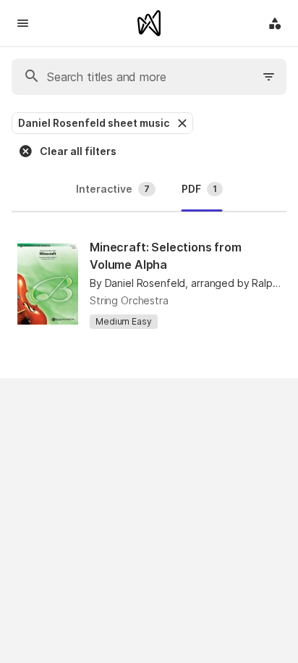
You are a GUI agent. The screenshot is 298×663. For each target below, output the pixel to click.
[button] (181, 123)
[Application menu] (274, 23)
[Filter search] (269, 76)
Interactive (113, 189)
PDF (199, 189)
